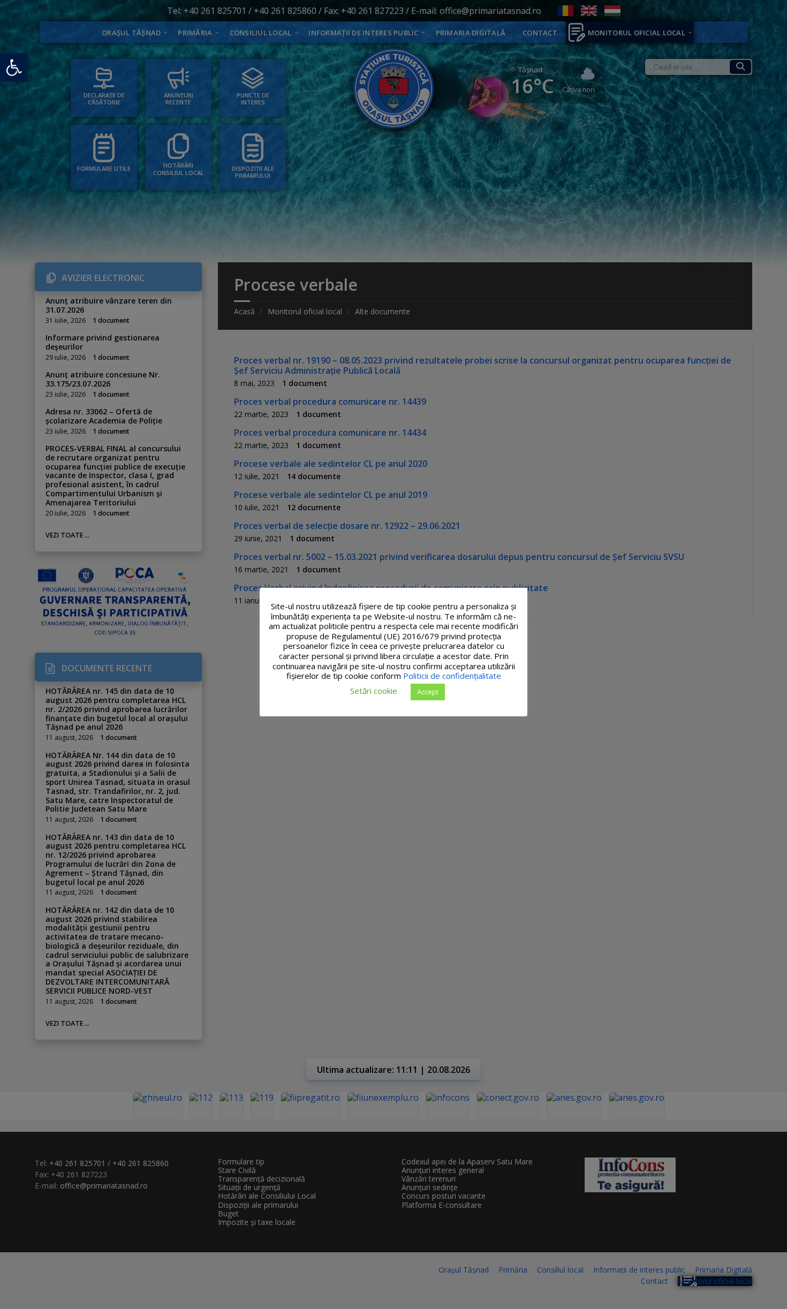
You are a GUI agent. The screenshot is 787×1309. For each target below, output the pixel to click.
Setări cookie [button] (373, 690)
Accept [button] (427, 691)
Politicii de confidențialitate (452, 675)
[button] (14, 67)
